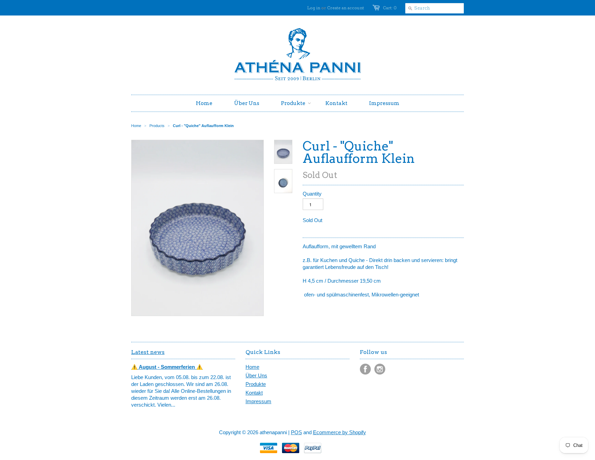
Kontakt (254, 393)
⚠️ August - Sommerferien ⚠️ (167, 367)
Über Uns (256, 375)
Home (252, 367)
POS (296, 432)
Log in (313, 7)
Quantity (312, 194)
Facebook (365, 369)
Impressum (258, 401)
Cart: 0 (390, 7)
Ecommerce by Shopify (339, 432)
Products (157, 126)
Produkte (256, 384)
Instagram (379, 369)
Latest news (148, 352)
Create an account (345, 7)
